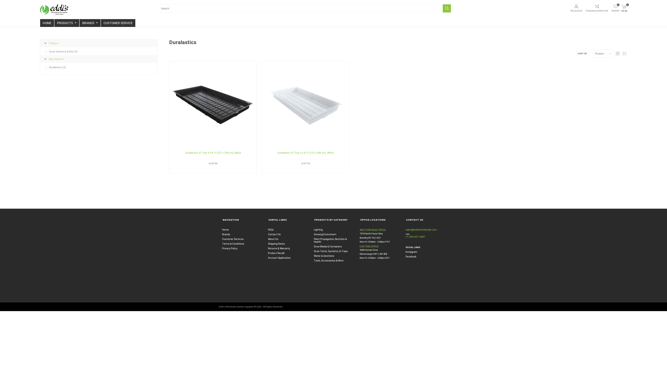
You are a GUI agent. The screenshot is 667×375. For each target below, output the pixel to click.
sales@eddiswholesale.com (421, 229)
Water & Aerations (324, 256)
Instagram (411, 252)
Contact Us (274, 234)
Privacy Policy (229, 248)
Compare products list (597, 10)
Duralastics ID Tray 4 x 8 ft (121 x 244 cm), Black (213, 152)
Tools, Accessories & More (329, 260)
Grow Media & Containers (328, 246)
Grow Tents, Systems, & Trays (331, 251)
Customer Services (233, 239)
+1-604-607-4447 (415, 236)
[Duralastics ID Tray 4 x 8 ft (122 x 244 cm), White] (305, 105)
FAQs (271, 229)
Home (225, 229)
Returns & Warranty (279, 248)
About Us (273, 239)
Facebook (411, 256)
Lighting (318, 229)
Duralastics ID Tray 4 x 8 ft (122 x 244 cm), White (306, 152)
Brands (226, 234)
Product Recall (276, 253)
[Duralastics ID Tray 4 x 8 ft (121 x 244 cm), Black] (213, 105)
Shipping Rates (276, 243)
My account (576, 10)
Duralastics (57, 67)
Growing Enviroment (325, 234)
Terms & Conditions (233, 243)
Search (447, 8)
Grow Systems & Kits (63, 51)
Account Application (279, 257)
